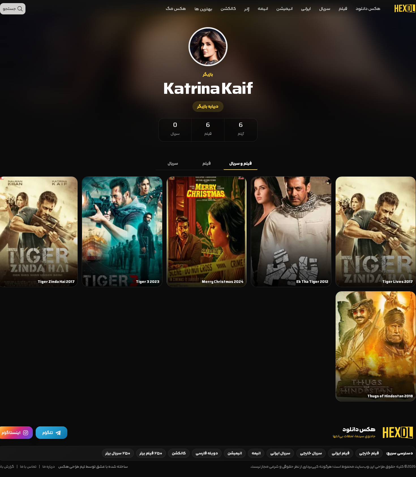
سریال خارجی (311, 453)
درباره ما (48, 466)
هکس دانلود (368, 9)
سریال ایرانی (280, 453)
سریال (324, 9)
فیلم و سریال (240, 163)
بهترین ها (203, 9)
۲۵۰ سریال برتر (118, 453)
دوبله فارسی (207, 453)
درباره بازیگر (208, 106)
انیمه (263, 9)
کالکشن (228, 9)
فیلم (343, 9)
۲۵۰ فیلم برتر (151, 453)
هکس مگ (176, 9)
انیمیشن (284, 9)
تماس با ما (28, 466)
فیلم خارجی (369, 453)
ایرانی (306, 9)
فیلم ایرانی (340, 453)
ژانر (247, 9)
